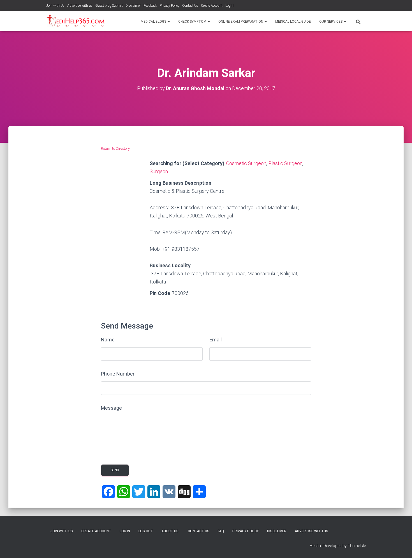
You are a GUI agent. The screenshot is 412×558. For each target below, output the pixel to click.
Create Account (212, 6)
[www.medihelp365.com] (76, 21)
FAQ (221, 531)
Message (111, 408)
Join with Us (55, 6)
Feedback (150, 6)
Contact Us (190, 6)
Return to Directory (115, 148)
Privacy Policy (169, 6)
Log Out (145, 531)
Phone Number (118, 374)
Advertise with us (79, 6)
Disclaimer (133, 6)
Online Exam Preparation (241, 22)
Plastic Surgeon (285, 163)
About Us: (170, 531)
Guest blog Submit (109, 6)
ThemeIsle (357, 545)
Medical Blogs (154, 22)
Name (108, 340)
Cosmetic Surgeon (246, 163)
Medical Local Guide (293, 22)
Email (215, 340)
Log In (229, 6)
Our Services (331, 22)
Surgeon (159, 171)
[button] (168, 22)
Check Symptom (192, 22)
